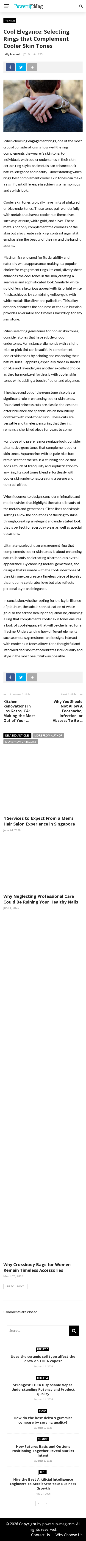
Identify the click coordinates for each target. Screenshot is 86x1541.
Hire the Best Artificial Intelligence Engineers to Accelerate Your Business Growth (43, 1483)
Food (42, 1410)
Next (20, 1286)
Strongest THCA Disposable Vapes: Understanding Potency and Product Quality (43, 1389)
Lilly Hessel (11, 54)
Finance (42, 1439)
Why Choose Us (69, 1534)
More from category (20, 742)
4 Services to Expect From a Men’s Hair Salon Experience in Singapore (39, 821)
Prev (10, 1286)
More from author (48, 735)
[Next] (46, 1503)
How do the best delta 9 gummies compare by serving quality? (43, 1420)
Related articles (17, 735)
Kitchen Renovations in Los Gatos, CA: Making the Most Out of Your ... (19, 711)
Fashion (10, 20)
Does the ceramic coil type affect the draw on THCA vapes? (43, 1358)
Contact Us (40, 1534)
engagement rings (42, 141)
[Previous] (38, 1503)
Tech (42, 1472)
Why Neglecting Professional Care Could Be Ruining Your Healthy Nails (40, 899)
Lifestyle (42, 1349)
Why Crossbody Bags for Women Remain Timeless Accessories (37, 1267)
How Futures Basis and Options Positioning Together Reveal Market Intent (43, 1451)
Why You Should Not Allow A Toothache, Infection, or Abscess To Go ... (68, 711)
